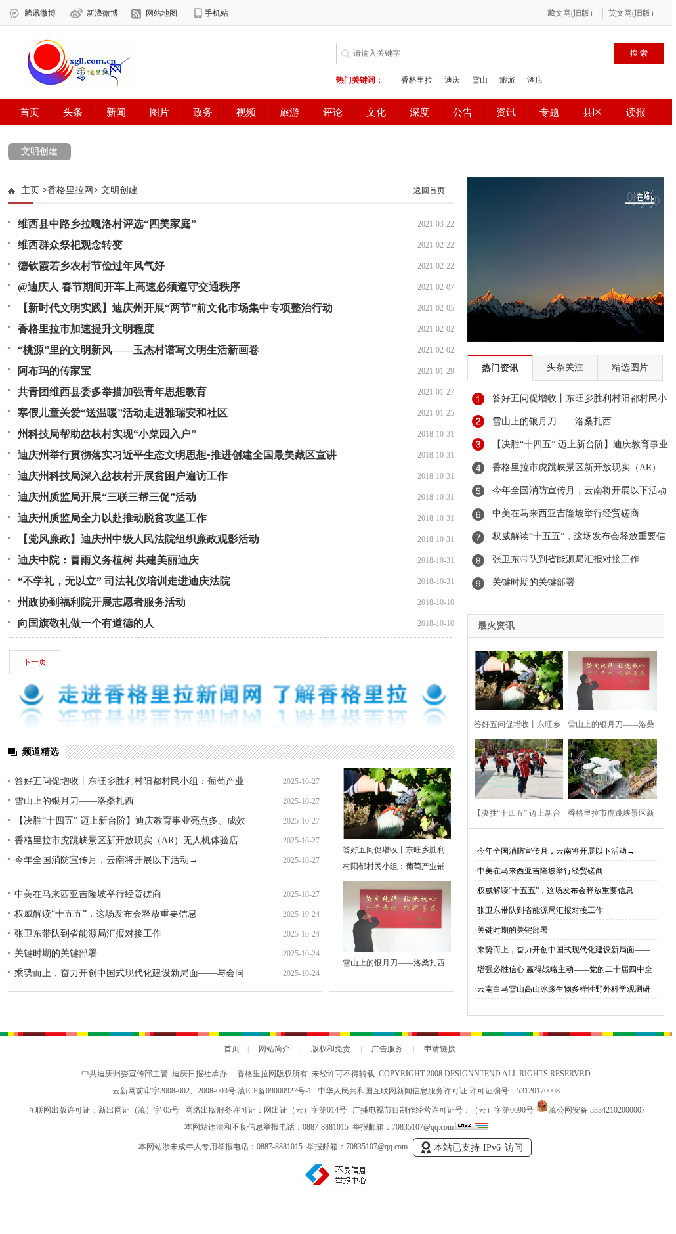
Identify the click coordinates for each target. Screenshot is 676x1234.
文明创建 (39, 151)
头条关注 (565, 367)
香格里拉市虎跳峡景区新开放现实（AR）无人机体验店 (126, 840)
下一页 (35, 662)
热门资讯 (500, 368)
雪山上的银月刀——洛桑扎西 (74, 801)
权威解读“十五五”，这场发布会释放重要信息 (105, 914)
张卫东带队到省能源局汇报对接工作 (87, 933)
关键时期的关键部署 (55, 953)
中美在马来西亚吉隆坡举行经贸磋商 (87, 894)
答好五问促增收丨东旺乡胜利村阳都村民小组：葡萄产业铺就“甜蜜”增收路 (394, 866)
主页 (30, 190)
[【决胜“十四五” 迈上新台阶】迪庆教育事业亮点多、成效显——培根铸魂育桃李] (515, 767)
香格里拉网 (70, 190)
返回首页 (429, 190)
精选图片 (630, 367)
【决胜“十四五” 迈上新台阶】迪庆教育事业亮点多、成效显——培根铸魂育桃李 (580, 447)
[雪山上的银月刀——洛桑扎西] (397, 916)
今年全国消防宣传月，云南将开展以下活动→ (106, 860)
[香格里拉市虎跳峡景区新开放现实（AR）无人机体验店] (608, 767)
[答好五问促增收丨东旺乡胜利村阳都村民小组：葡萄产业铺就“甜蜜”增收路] (397, 803)
